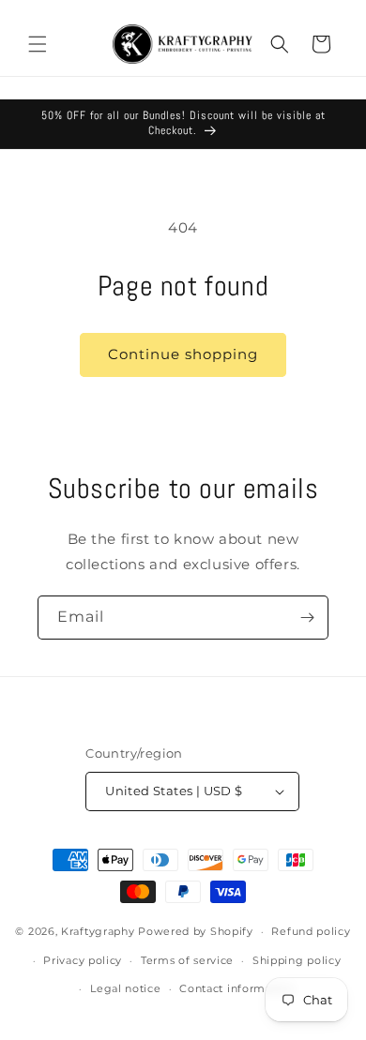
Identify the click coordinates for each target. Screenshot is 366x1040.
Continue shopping (183, 354)
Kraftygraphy (97, 931)
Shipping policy (297, 960)
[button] (37, 44)
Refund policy (310, 931)
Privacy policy (82, 960)
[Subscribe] (307, 617)
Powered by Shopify (195, 931)
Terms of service (187, 960)
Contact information (236, 988)
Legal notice (125, 988)
